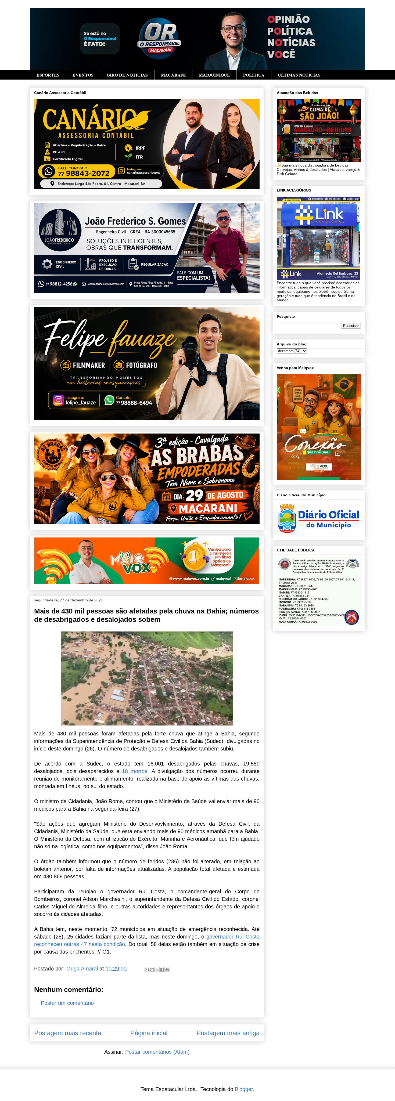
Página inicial (148, 1033)
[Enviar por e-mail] (146, 969)
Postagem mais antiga (228, 1033)
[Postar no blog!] (152, 969)
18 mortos (134, 771)
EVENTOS (83, 75)
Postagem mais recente (67, 1033)
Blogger (244, 1089)
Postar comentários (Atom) (157, 1052)
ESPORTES (48, 75)
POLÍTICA (254, 75)
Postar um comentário (67, 1003)
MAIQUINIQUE (214, 75)
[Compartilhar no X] (157, 969)
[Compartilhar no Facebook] (162, 969)
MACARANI (173, 75)
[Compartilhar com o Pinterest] (167, 969)
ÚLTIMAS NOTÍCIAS (299, 75)
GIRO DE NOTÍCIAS (127, 75)
